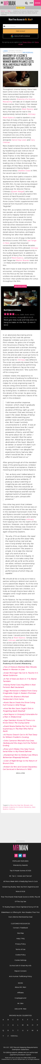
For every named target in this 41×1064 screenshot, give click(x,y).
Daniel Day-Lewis (19, 140)
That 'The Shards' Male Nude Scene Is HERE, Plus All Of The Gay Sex (20, 899)
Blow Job (13, 805)
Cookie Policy (20, 955)
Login (31, 3)
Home (3, 11)
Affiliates (20, 993)
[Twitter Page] (20, 855)
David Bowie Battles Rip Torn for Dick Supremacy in (19, 728)
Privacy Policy (27, 42)
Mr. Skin (20, 1003)
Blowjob (26, 805)
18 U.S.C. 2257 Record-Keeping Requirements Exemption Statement (20, 1048)
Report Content (20, 971)
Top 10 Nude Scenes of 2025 (20, 871)
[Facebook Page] (16, 855)
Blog (9, 11)
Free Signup (20, 31)
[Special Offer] (20, 789)
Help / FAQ (20, 938)
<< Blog (5, 50)
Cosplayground (20, 998)
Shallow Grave (24, 171)
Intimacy (31, 114)
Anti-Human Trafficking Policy (20, 976)
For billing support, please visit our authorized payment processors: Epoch (20, 1054)
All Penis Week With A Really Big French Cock (20, 881)
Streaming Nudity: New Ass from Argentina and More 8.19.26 (20, 889)
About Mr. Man (20, 987)
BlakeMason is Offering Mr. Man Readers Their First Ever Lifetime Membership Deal (20, 914)
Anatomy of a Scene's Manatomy (20, 807)
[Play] (20, 298)
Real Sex (20, 805)
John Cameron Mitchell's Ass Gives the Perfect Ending (20, 743)
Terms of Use (20, 949)
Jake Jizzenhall (28, 52)
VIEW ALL (13, 1036)
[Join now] (37, 3)
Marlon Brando (22, 260)
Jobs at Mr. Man (20, 1009)
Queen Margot (17, 191)
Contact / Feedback (20, 928)
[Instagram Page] (24, 855)
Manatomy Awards (20, 865)
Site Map (20, 933)
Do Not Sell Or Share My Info (20, 966)
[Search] (26, 3)
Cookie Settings (20, 960)
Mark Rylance (28, 109)
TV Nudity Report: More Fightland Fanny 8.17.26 (20, 907)
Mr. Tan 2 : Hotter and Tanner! (20, 876)
